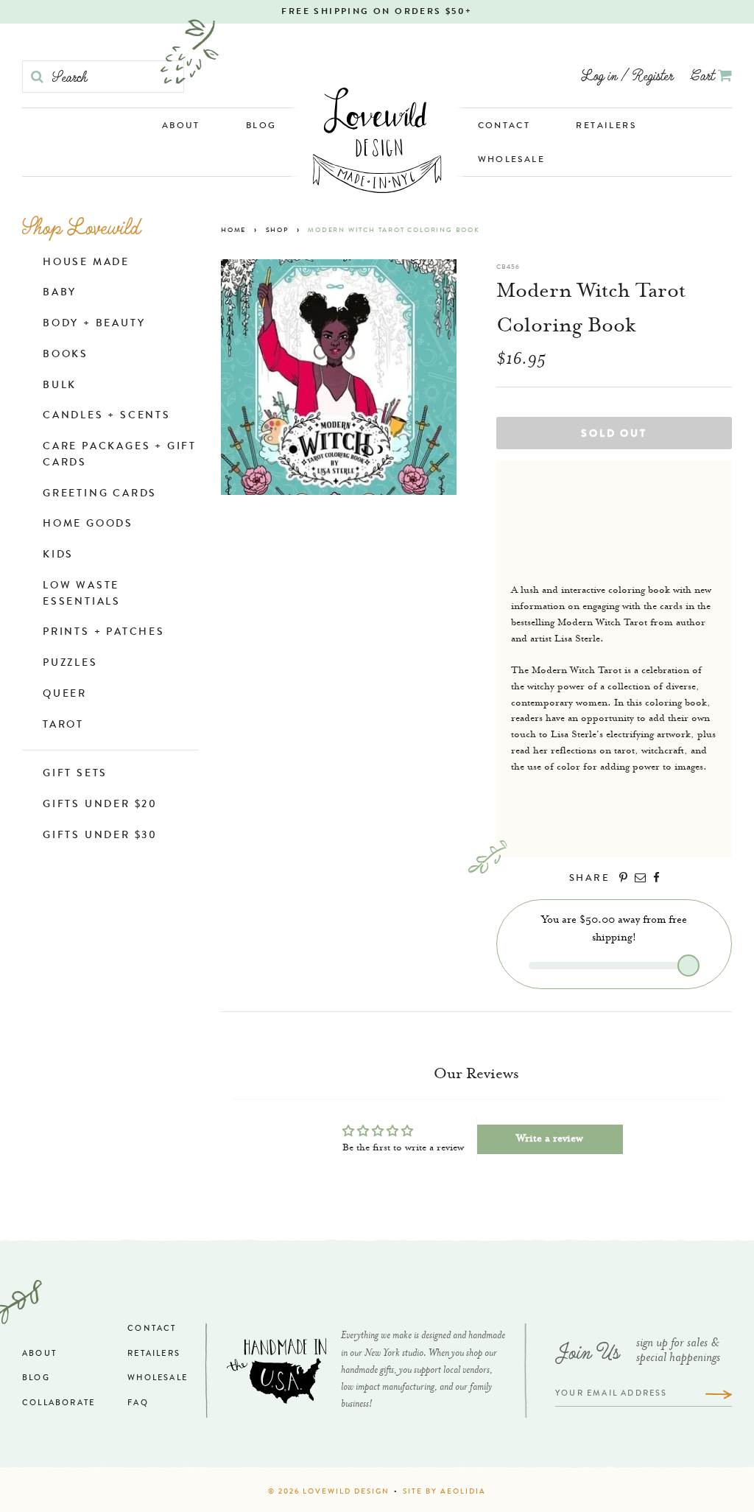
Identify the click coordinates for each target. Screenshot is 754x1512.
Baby (60, 293)
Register (653, 74)
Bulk (60, 386)
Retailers (606, 126)
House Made (86, 263)
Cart (704, 74)
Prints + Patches (104, 632)
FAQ (138, 1403)
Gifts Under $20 (100, 805)
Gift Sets (75, 774)
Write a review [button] (549, 1139)
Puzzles (70, 663)
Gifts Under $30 (100, 836)
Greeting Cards (100, 494)
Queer (65, 694)
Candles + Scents (107, 416)
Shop (277, 231)
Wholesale (512, 160)
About (181, 126)
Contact (504, 126)
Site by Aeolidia (444, 1492)
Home (233, 231)
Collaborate (58, 1403)
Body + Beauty (94, 324)
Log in (599, 74)
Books (65, 355)
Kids (58, 555)
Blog (261, 126)
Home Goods (88, 524)
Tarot (63, 725)
